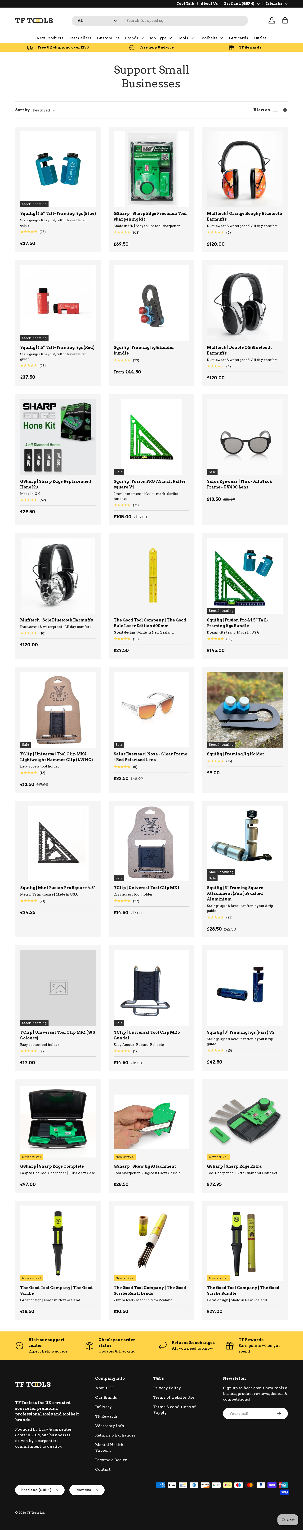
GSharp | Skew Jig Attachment (145, 1166)
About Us (209, 3)
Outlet (260, 38)
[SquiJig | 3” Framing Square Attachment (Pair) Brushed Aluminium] (245, 844)
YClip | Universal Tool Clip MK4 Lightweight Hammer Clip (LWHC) (56, 757)
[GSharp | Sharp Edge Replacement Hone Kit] (58, 437)
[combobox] (160, 20)
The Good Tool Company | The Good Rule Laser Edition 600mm (150, 623)
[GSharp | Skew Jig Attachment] (152, 1122)
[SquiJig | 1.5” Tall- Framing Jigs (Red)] (58, 303)
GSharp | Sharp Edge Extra (234, 1166)
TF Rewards (106, 1416)
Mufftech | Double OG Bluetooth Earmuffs (239, 350)
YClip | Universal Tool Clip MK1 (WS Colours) (57, 1035)
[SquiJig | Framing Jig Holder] (245, 710)
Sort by (22, 110)
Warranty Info (109, 1426)
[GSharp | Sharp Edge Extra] (245, 1122)
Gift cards (238, 38)
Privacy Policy (167, 1388)
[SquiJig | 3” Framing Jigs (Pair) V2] (245, 988)
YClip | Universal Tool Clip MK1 (146, 888)
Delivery (103, 1407)
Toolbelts (209, 38)
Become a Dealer (111, 1460)
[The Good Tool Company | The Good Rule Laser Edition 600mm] (152, 576)
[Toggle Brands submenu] (142, 38)
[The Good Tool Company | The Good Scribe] (58, 1244)
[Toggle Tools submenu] (192, 38)
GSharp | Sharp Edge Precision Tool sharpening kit (150, 216)
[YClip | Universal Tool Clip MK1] (152, 844)
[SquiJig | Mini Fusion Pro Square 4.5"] (58, 844)
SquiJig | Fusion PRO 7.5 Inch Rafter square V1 (150, 484)
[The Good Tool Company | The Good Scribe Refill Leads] (152, 1244)
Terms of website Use (173, 1397)
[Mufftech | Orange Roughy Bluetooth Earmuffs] (245, 169)
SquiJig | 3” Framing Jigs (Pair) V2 (241, 1032)
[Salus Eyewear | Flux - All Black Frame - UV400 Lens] (245, 437)
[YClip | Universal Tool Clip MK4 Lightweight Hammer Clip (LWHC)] (58, 710)
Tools (183, 38)
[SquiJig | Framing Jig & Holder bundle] (152, 303)
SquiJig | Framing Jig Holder (235, 754)
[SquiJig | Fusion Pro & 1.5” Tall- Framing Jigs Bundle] (245, 576)
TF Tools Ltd (35, 1512)
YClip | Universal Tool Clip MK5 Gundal (147, 1035)
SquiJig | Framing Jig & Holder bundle (144, 350)
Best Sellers (80, 38)
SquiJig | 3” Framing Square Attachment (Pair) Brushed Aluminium (235, 893)
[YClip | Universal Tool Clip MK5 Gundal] (152, 988)
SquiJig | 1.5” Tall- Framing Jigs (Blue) (58, 213)
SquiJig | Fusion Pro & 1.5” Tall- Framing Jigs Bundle (237, 623)
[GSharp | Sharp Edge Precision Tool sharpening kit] (152, 169)
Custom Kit (108, 38)
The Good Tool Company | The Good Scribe (56, 1291)
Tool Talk (185, 3)
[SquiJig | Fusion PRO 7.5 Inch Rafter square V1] (152, 437)
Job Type (158, 38)
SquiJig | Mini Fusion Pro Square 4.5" (57, 888)
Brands (131, 38)
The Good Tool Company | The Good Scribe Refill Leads (150, 1291)
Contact (103, 1469)
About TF (104, 1388)
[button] (285, 20)
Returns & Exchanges (115, 1435)
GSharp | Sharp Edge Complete (52, 1166)
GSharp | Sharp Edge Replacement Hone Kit (55, 484)
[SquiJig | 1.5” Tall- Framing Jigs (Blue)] (58, 169)
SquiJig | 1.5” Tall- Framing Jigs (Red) (57, 347)
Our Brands (106, 1397)
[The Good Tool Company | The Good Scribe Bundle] (245, 1244)
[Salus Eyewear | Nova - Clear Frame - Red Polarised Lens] (152, 710)
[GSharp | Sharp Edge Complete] (58, 1122)
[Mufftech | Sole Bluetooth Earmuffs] (58, 576)
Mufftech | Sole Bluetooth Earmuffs (56, 620)
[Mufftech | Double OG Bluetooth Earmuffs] (245, 303)
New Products (50, 38)
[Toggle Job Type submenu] (170, 38)
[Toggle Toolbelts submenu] (221, 38)
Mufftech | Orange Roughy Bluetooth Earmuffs (244, 216)
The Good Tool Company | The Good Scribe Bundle (243, 1291)
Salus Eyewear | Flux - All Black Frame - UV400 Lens (239, 484)
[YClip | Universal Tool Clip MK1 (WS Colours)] (58, 988)
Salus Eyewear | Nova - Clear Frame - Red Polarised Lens (150, 757)
